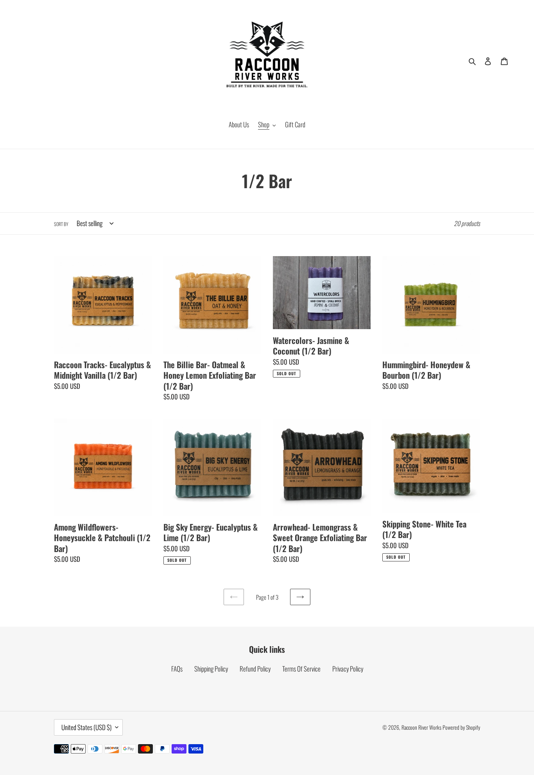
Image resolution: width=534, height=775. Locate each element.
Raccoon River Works (421, 727)
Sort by (61, 224)
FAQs (177, 668)
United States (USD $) (86, 727)
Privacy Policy (347, 668)
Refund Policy (255, 668)
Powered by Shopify (461, 727)
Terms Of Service (301, 668)
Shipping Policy (211, 668)
